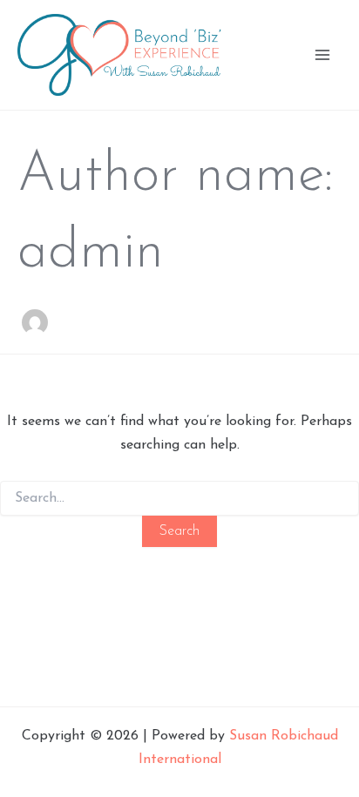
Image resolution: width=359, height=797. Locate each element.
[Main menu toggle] (322, 55)
